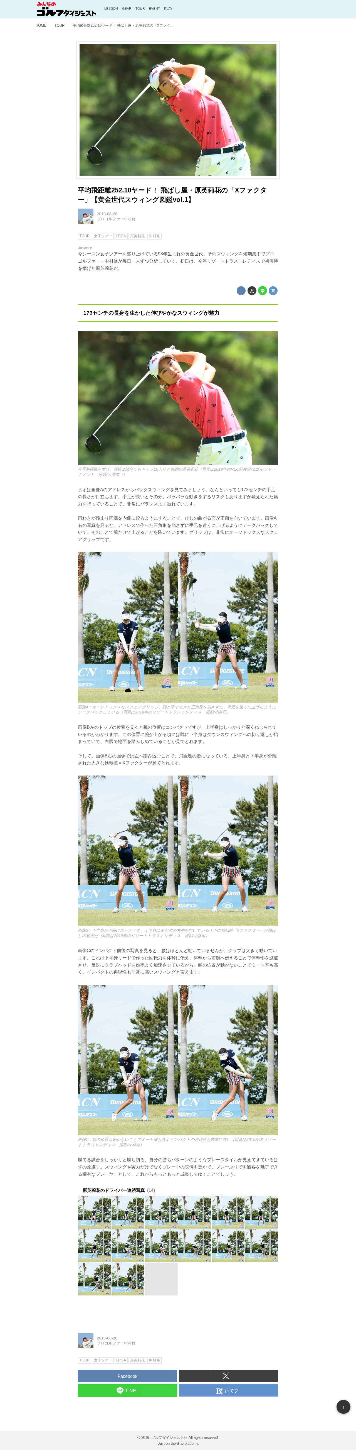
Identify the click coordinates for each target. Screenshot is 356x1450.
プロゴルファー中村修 (116, 219)
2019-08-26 (107, 214)
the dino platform (184, 1443)
